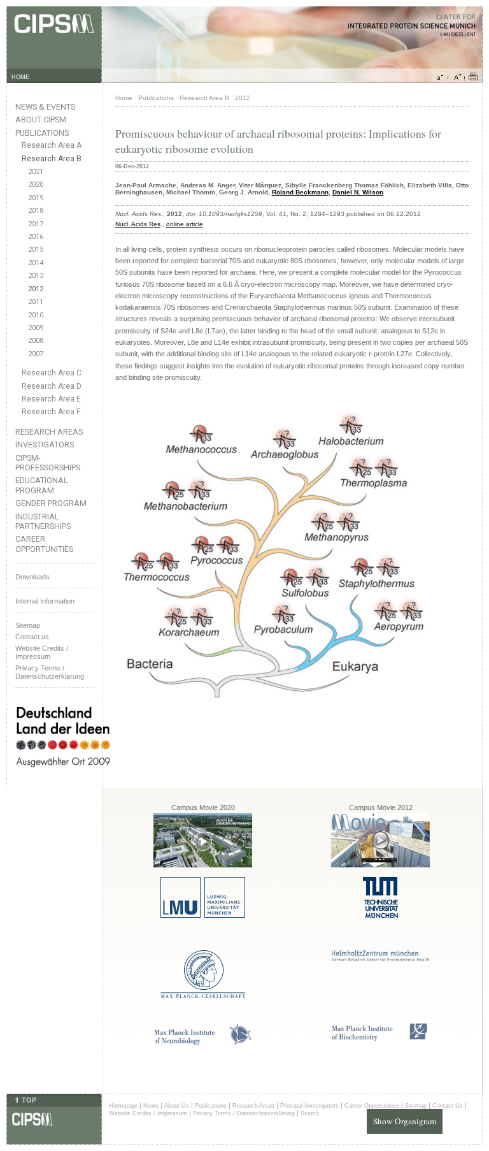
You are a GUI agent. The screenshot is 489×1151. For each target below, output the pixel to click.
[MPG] (202, 995)
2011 (35, 302)
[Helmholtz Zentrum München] (380, 958)
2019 (35, 198)
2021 (35, 172)
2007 (35, 354)
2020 (35, 184)
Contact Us (447, 1106)
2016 (35, 237)
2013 (35, 275)
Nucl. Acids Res (137, 224)
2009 (35, 328)
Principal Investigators (309, 1106)
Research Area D (52, 386)
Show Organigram (404, 1121)
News (151, 1106)
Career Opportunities (44, 543)
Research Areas (49, 432)
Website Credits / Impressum (148, 1113)
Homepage (123, 1106)
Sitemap (27, 625)
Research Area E (51, 399)
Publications (42, 133)
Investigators (44, 444)
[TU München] (380, 916)
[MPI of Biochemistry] (380, 1039)
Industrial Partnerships (43, 521)
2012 (35, 289)
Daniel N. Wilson (357, 192)
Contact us (32, 637)
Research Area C (52, 372)
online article (184, 224)
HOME (20, 77)
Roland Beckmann (300, 192)
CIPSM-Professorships (47, 462)
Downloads (32, 577)
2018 (35, 210)
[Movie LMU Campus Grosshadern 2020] (202, 865)
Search (310, 1113)
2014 (35, 263)
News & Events (45, 107)
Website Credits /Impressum (41, 652)
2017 (35, 224)
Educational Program (41, 485)
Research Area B (52, 158)
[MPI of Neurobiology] (203, 1042)
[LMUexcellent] (202, 915)
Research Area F (51, 411)
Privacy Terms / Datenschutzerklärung (49, 672)
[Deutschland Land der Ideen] (63, 777)
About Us (176, 1106)
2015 (35, 249)
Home (123, 97)
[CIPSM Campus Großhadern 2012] (380, 865)
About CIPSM (40, 119)
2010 (35, 315)
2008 (35, 341)
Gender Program (51, 503)
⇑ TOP (25, 1100)
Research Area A (52, 145)
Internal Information (44, 601)
